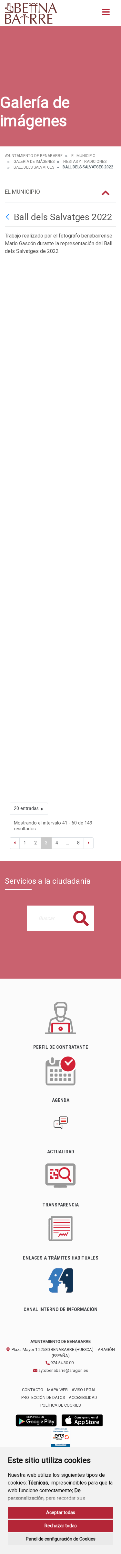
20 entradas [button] (26, 808)
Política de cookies (60, 1405)
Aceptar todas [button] (60, 1512)
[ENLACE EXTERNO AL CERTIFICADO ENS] (60, 1438)
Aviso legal (84, 1389)
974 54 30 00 (61, 1362)
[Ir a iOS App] (82, 1420)
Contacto (32, 1389)
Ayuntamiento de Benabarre (34, 156)
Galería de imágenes (34, 161)
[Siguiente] (89, 843)
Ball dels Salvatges (34, 167)
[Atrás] (8, 217)
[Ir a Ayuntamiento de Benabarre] (31, 13)
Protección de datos (43, 1397)
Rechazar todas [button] (61, 1525)
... (67, 843)
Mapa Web (57, 1389)
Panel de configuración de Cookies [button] (61, 1538)
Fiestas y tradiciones (84, 161)
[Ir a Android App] (36, 1420)
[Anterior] (15, 843)
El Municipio (83, 156)
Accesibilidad (83, 1397)
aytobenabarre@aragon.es (62, 1370)
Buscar (81, 918)
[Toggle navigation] (106, 14)
